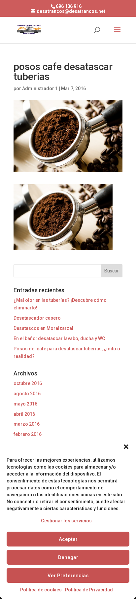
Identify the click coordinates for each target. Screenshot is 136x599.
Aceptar (68, 539)
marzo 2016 (27, 424)
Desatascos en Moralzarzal (43, 328)
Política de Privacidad (89, 589)
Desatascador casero (37, 318)
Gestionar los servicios (66, 520)
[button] (126, 446)
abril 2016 (24, 414)
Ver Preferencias (68, 576)
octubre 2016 (28, 383)
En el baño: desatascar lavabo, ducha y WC (59, 338)
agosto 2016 (27, 393)
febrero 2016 (28, 434)
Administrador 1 (40, 88)
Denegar (68, 557)
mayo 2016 (25, 403)
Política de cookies (41, 589)
